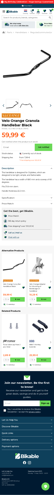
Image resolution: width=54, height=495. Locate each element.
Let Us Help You (10, 420)
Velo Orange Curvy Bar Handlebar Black (12, 285)
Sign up (45, 403)
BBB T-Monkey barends (35, 346)
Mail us (19, 233)
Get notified (43, 147)
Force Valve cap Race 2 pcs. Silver (11, 346)
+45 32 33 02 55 (6, 473)
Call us (11, 233)
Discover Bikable (10, 426)
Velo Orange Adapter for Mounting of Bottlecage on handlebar (37, 287)
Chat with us (13, 237)
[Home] (4, 32)
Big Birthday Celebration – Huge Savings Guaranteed (28, 2)
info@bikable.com (7, 475)
